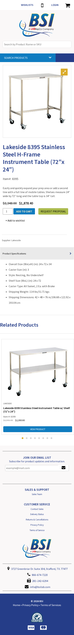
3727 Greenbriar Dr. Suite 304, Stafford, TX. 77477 (39, 569)
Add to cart (24, 211)
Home (16, 605)
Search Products (16, 57)
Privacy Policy (37, 524)
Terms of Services (50, 605)
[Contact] (42, 5)
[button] (22, 438)
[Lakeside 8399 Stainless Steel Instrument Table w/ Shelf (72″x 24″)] (37, 371)
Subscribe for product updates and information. (37, 461)
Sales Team (37, 494)
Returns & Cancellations (37, 519)
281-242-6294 (40, 581)
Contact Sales (37, 509)
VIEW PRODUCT (37, 429)
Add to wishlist (16, 220)
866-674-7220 (39, 575)
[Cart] (67, 5)
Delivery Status (37, 514)
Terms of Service (37, 530)
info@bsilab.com (40, 587)
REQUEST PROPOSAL (53, 211)
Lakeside (16, 240)
